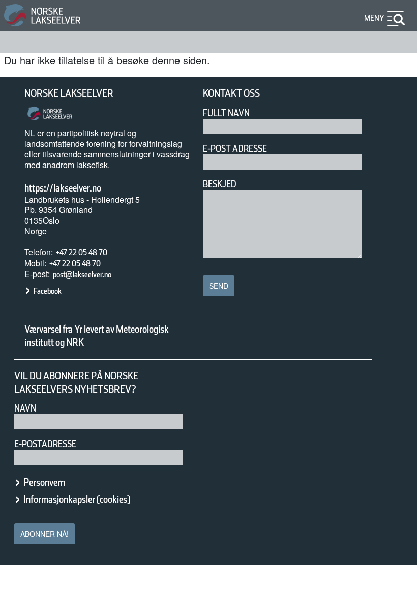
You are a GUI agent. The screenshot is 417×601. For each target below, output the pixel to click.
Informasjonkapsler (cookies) (76, 499)
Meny (374, 18)
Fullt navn (226, 112)
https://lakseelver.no (62, 188)
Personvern (44, 482)
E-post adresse (235, 148)
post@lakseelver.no (82, 274)
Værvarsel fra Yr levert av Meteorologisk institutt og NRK (96, 335)
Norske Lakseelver (68, 93)
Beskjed (219, 184)
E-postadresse (45, 444)
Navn (25, 408)
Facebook (48, 291)
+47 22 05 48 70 (81, 252)
